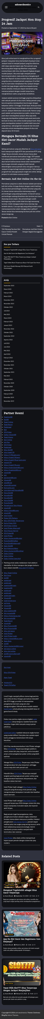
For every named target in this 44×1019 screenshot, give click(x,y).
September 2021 (9, 372)
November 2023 (9, 303)
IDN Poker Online (10, 526)
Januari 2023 (8, 325)
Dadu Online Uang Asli (12, 558)
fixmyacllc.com (9, 488)
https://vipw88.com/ (11, 510)
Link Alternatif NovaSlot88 (13, 490)
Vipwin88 (7, 480)
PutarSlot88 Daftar (11, 541)
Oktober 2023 (8, 307)
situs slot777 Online (26, 568)
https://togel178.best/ (12, 457)
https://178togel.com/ (12, 455)
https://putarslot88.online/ (14, 551)
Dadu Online (8, 553)
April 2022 (7, 354)
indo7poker (8, 516)
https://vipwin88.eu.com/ (13, 638)
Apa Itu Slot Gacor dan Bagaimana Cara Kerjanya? (19, 253)
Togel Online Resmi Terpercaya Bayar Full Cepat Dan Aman (22, 262)
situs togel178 (9, 452)
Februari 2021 (8, 379)
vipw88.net (8, 483)
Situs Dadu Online (29, 787)
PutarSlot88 (8, 503)
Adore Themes (12, 1015)
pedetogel (7, 580)
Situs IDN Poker (10, 672)
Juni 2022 (7, 347)
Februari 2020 (8, 394)
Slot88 (6, 419)
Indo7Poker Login (10, 636)
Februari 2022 (8, 358)
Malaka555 (8, 683)
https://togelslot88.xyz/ (12, 470)
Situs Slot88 (8, 450)
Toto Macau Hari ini (11, 531)
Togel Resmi (8, 425)
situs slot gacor (36, 149)
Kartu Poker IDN (10, 523)
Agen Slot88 (8, 546)
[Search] (38, 7)
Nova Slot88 (8, 493)
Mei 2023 (7, 314)
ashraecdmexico (23, 4)
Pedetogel (7, 427)
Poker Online (21, 883)
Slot (5, 430)
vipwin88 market (10, 485)
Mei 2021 (7, 376)
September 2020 (9, 390)
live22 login (8, 709)
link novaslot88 (9, 613)
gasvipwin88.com (10, 478)
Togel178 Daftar (10, 685)
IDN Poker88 (9, 533)
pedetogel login (9, 596)
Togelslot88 (8, 417)
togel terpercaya (10, 601)
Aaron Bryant (32, 28)
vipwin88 (7, 473)
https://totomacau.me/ (12, 616)
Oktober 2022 (8, 332)
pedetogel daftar (10, 733)
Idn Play (7, 442)
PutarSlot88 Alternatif (12, 543)
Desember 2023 (9, 300)
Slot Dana (7, 575)
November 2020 (9, 383)
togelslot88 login (10, 585)
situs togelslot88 (10, 611)
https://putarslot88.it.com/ (13, 646)
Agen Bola (7, 641)
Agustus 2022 (8, 340)
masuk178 (8, 462)
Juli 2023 (7, 311)
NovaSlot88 (8, 495)
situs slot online (9, 651)
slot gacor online (10, 649)
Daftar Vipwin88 (10, 435)
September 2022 (9, 336)
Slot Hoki (7, 667)
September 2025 (9, 285)
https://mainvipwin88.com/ (14, 467)
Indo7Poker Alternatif (12, 528)
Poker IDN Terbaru (11, 518)
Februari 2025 (8, 293)
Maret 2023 (7, 318)
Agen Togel (8, 677)
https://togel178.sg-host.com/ (15, 460)
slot (5, 475)
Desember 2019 (9, 397)
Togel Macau (8, 437)
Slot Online (13, 217)
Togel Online (8, 422)
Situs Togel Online (10, 573)
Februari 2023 (8, 321)
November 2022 (9, 329)
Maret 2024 (7, 296)
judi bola (7, 603)
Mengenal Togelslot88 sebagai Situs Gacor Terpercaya (20, 250)
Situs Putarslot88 (10, 626)
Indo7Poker (8, 536)
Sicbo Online (8, 556)
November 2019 (9, 401)
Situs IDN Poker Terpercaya (14, 521)
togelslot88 (8, 588)
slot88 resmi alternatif (12, 654)
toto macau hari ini (20, 822)
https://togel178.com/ (12, 465)
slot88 (6, 578)
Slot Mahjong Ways (11, 548)
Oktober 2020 (8, 386)
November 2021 (9, 365)
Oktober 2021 (8, 368)
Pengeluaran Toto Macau (13, 505)
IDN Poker (8, 432)
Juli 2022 (7, 343)
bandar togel (9, 883)
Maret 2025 (7, 289)
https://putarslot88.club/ (13, 538)
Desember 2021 (9, 361)
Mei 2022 (7, 350)
